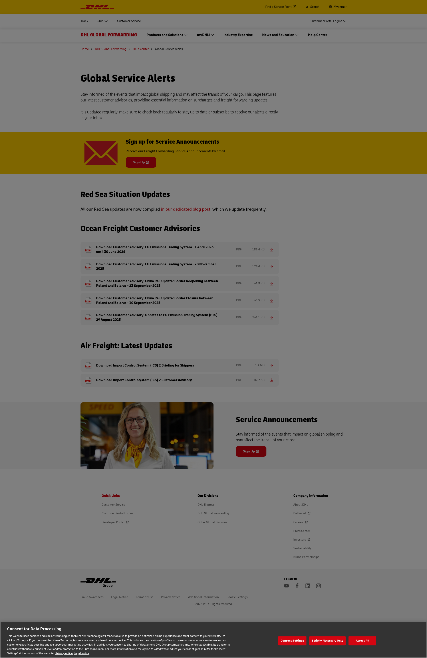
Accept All (362, 640)
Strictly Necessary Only (327, 640)
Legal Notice (81, 653)
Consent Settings (292, 640)
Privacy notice (64, 653)
